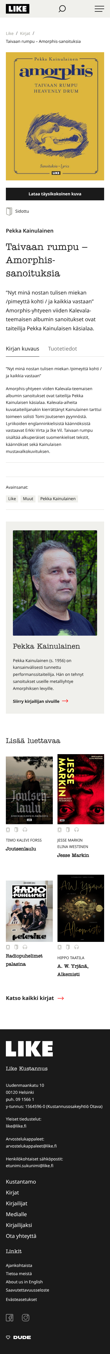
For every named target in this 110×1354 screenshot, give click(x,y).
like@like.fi (16, 1126)
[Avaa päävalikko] (99, 9)
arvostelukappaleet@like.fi (31, 1146)
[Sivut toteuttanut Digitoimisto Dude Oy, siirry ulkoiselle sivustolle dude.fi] (18, 1338)
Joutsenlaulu (21, 849)
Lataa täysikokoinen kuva (55, 194)
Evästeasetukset (21, 1299)
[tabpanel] (55, 410)
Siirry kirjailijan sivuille (37, 701)
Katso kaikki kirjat (30, 998)
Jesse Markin (73, 856)
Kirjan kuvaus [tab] (22, 348)
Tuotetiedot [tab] (62, 348)
